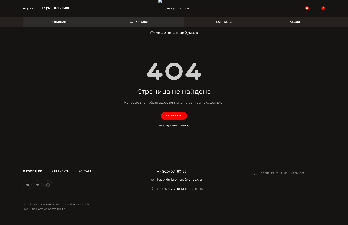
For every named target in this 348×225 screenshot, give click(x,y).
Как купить (60, 171)
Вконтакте (27, 184)
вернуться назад (177, 125)
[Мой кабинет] (290, 8)
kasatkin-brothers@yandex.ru (179, 179)
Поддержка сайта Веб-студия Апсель (46, 213)
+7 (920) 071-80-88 (55, 8)
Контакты (86, 171)
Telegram (37, 184)
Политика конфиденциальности (283, 173)
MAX (48, 184)
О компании (32, 171)
